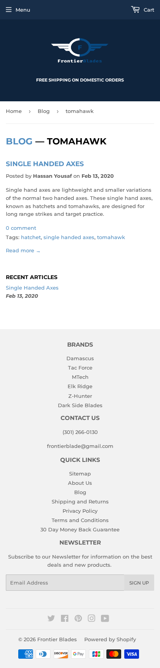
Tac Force (80, 367)
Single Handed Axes (45, 164)
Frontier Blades (57, 639)
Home (14, 111)
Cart (148, 10)
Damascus (80, 358)
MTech (80, 377)
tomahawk (111, 237)
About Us (80, 483)
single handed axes (68, 237)
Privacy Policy (80, 511)
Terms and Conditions (80, 520)
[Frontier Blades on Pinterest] (78, 619)
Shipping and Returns (80, 501)
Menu (23, 10)
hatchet (31, 237)
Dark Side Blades (80, 405)
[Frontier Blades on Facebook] (65, 619)
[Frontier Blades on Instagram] (92, 619)
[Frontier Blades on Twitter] (51, 619)
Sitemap (80, 473)
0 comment (21, 228)
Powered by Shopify (110, 639)
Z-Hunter (80, 396)
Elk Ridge (80, 386)
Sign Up (139, 583)
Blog (44, 111)
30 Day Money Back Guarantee (80, 529)
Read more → (23, 250)
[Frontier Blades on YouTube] (105, 619)
